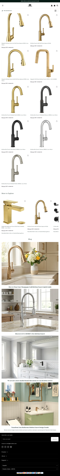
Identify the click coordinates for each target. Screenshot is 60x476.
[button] (3, 5)
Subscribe (54, 439)
